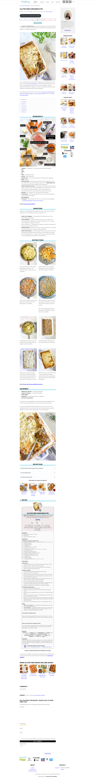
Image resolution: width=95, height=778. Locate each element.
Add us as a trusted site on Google (31, 15)
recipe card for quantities (29, 203)
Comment (22, 706)
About (52, 2)
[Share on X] (38, 19)
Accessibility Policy (32, 770)
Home (21, 5)
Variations (23, 103)
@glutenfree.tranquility (35, 646)
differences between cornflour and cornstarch (33, 200)
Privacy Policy (33, 769)
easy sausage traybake (40, 93)
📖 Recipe (23, 111)
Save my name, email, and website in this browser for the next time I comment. (38, 738)
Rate (43, 522)
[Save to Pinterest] (50, 19)
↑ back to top (47, 753)
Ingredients (23, 101)
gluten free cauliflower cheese (26, 93)
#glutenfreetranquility (47, 646)
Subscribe (58, 2)
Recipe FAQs (24, 109)
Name (21, 728)
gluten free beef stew (32, 83)
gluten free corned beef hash (48, 91)
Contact (47, 2)
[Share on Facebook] (25, 19)
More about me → (68, 30)
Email (21, 732)
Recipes (42, 2)
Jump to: (24, 99)
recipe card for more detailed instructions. (33, 384)
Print (33, 522)
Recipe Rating (23, 723)
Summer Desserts (35, 2)
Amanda (38, 530)
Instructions (23, 105)
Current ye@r (23, 743)
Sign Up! (57, 767)
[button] (36, 519)
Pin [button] (38, 522)
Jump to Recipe (38, 22)
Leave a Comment (49, 11)
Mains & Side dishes (26, 5)
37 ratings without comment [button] (39, 695)
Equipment (23, 107)
